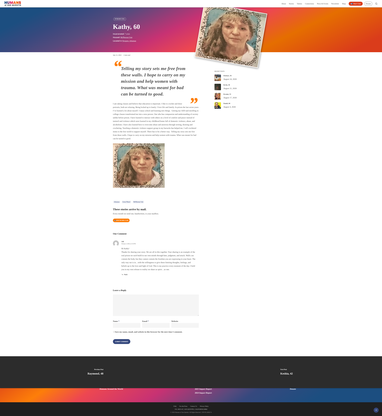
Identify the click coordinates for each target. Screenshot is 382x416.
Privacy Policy (204, 406)
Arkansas (116, 202)
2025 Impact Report (203, 389)
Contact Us (193, 406)
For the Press (183, 406)
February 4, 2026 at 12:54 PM (128, 244)
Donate (293, 389)
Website (174, 321)
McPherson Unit (126, 37)
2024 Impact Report (203, 393)
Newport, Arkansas (129, 41)
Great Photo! (126, 202)
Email (145, 321)
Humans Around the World (111, 389)
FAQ (174, 406)
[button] (121, 220)
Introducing (120, 19)
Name (116, 321)
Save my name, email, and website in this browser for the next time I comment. (148, 332)
